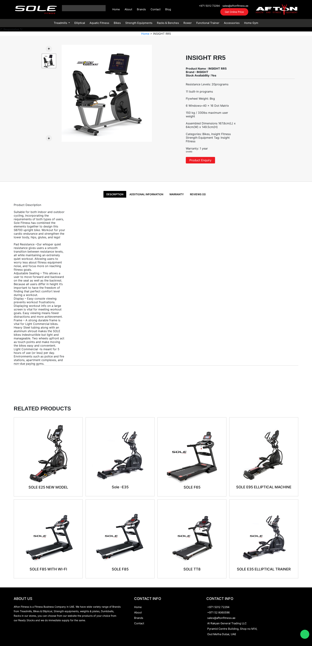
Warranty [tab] (176, 194)
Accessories (232, 23)
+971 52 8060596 (218, 612)
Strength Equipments (138, 23)
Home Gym (251, 23)
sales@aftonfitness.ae (235, 5)
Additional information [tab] (146, 194)
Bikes (117, 23)
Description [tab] (114, 194)
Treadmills (61, 23)
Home (116, 9)
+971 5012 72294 (209, 5)
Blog (168, 9)
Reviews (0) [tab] (198, 194)
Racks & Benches (168, 23)
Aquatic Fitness (99, 23)
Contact (156, 9)
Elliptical (79, 23)
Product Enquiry (200, 160)
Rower (187, 23)
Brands (141, 9)
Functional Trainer (207, 23)
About (128, 9)
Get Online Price (234, 11)
